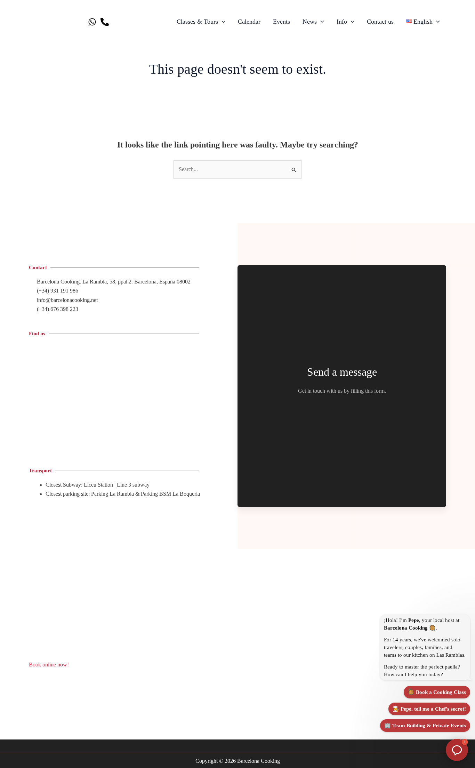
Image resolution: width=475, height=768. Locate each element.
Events (281, 21)
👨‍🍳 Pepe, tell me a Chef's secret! (429, 709)
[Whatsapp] (92, 22)
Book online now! (49, 664)
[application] (221, 21)
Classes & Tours (197, 21)
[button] (457, 750)
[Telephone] (104, 22)
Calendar (249, 21)
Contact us (380, 21)
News (310, 21)
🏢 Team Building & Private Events (425, 725)
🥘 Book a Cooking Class (437, 692)
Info (342, 21)
